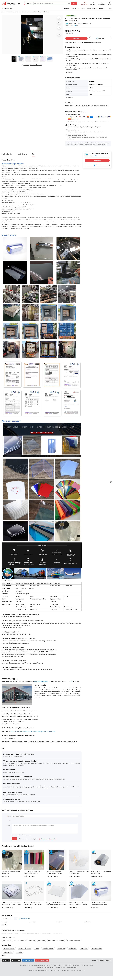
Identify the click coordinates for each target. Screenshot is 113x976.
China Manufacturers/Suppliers (43, 965)
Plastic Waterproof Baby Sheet (56, 940)
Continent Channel (76, 965)
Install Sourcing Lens (43, 960)
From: (9, 816)
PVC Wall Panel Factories (24, 948)
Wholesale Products (56, 965)
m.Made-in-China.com (60, 967)
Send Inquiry (76, 38)
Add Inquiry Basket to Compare (32, 65)
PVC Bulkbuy (19, 952)
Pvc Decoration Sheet (96, 948)
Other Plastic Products (18, 940)
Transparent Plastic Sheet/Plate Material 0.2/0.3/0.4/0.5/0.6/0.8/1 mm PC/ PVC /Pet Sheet (33, 904)
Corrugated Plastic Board (73, 940)
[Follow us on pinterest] (108, 960)
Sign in (109, 4)
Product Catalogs (25, 918)
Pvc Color (36, 948)
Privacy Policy (82, 970)
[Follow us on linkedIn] (110, 960)
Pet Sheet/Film (24, 731)
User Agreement (65, 970)
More (3, 955)
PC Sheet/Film (51, 731)
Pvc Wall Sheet (84, 948)
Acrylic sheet (87, 922)
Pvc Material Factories (8, 948)
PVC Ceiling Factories (48, 948)
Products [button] (28, 3)
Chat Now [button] (101, 38)
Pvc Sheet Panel (61, 948)
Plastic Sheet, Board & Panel (41, 12)
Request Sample (96, 42)
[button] (69, 3)
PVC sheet (4, 922)
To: (10, 820)
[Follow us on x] (101, 960)
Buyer (73, 8)
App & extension (91, 8)
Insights (91, 965)
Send (14, 839)
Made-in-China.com (49, 967)
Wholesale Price (66, 965)
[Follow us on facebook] (98, 960)
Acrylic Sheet (42, 731)
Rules (110, 8)
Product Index (85, 965)
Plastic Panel (41, 940)
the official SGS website (40, 681)
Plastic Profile (31, 940)
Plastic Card (6, 940)
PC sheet (58, 922)
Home (3, 12)
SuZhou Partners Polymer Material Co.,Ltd (80, 23)
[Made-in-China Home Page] (11, 3)
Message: (8, 825)
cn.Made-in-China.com (72, 967)
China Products (31, 965)
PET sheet (31, 922)
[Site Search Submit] (74, 3)
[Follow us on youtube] (106, 960)
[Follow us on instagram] (103, 960)
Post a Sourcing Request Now (47, 839)
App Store (5, 960)
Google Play (16, 960)
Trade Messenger (28, 960)
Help (82, 8)
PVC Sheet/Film (15, 731)
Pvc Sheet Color (73, 948)
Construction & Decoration (13, 12)
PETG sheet (5, 925)
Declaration (73, 970)
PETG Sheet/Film (34, 731)
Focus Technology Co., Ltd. (45, 970)
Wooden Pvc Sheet (7, 952)
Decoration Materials (27, 12)
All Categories (7, 8)
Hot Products (23, 965)
